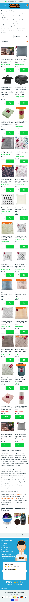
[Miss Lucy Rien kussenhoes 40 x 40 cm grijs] (7, 142)
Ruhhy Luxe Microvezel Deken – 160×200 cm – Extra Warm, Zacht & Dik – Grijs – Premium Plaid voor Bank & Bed (21, 91)
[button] (1, 1)
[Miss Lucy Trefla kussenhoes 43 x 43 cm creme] (21, 199)
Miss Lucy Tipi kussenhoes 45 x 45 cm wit (7, 208)
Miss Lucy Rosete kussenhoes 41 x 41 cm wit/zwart (21, 266)
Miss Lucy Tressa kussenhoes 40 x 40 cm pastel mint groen (7, 379)
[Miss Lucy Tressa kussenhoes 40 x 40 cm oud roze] (21, 341)
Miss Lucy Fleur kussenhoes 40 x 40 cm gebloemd (6, 181)
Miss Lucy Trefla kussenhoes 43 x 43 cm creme (20, 209)
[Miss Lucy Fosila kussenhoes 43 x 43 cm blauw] (7, 284)
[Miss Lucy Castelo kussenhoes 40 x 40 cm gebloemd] (7, 51)
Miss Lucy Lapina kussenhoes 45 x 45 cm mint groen (7, 237)
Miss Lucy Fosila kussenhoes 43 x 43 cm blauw (7, 294)
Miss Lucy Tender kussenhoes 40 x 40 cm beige (21, 322)
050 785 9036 (7, 554)
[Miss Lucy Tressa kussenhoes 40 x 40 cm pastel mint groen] (7, 369)
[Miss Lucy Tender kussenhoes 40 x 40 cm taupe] (7, 341)
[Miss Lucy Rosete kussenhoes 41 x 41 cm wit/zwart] (21, 256)
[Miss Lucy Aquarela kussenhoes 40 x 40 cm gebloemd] (21, 142)
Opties (6, 416)
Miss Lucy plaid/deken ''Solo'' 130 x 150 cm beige (21, 408)
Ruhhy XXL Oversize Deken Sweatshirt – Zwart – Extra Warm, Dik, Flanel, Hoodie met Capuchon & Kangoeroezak (7, 92)
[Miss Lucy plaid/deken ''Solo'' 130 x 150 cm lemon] (21, 112)
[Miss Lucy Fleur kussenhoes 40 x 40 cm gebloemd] (7, 171)
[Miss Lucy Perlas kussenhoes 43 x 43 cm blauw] (21, 51)
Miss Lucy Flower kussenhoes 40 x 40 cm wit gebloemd (21, 181)
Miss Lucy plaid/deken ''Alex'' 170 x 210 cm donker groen (21, 379)
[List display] (27, 42)
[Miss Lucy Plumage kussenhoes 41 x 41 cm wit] (7, 256)
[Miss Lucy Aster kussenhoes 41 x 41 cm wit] (21, 227)
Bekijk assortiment (2, 5)
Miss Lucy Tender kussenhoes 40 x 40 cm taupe (7, 351)
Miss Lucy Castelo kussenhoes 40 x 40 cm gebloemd (7, 61)
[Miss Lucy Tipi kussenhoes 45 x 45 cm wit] (7, 199)
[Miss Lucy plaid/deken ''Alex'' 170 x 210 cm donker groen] (21, 369)
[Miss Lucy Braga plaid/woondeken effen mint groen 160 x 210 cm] (7, 112)
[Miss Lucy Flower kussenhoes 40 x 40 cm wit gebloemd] (21, 171)
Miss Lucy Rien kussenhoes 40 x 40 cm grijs (7, 151)
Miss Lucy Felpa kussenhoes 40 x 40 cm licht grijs (6, 322)
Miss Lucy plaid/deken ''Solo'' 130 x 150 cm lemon (21, 122)
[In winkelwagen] (10, 70)
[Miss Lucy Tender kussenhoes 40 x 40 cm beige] (21, 312)
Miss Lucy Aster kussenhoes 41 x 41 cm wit (21, 236)
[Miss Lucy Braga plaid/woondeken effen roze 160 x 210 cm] (7, 397)
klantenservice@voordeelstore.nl (11, 557)
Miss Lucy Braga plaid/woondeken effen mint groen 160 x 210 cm (7, 123)
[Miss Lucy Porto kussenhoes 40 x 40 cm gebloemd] (7, 426)
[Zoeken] (5, 5)
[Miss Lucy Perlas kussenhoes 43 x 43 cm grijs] (21, 426)
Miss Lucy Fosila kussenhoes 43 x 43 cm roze (20, 294)
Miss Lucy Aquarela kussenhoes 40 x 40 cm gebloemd (21, 152)
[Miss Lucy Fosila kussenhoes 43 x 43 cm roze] (21, 284)
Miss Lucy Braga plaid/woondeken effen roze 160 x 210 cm (7, 408)
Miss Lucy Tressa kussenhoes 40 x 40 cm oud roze (21, 351)
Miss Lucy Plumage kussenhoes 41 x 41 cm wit (7, 266)
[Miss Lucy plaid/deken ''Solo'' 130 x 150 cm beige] (21, 397)
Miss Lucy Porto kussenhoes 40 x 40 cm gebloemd (6, 436)
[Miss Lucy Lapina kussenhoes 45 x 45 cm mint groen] (7, 227)
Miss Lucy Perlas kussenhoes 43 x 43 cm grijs (21, 436)
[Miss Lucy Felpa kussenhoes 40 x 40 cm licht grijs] (7, 312)
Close (14, 588)
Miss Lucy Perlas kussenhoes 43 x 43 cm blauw (21, 61)
